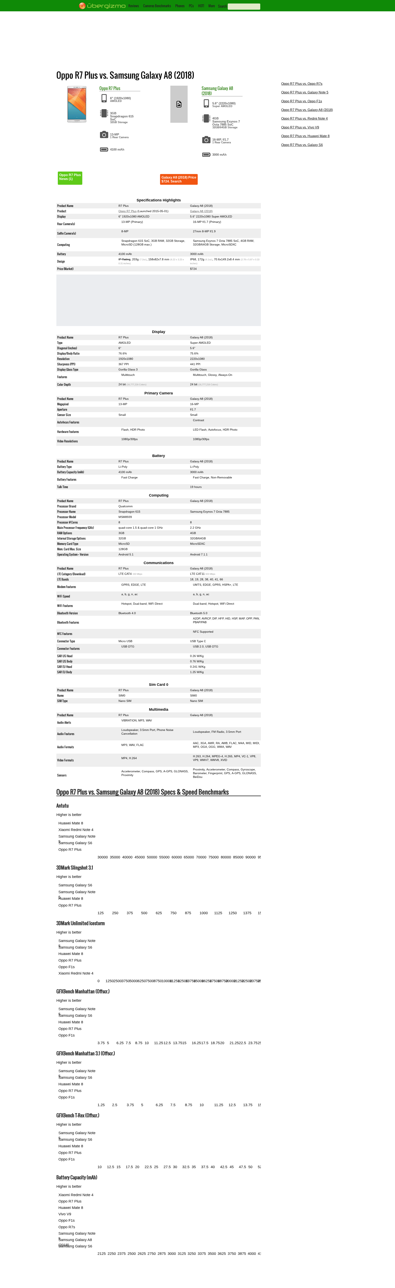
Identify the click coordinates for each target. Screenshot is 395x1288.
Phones (180, 5)
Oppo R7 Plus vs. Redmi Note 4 (304, 118)
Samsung (209, 88)
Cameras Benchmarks (157, 5)
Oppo (103, 88)
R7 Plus (114, 88)
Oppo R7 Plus (127, 211)
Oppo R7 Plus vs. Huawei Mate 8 (305, 136)
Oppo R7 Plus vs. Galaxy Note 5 (304, 92)
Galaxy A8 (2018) (217, 90)
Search (222, 6)
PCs (191, 5)
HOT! (201, 5)
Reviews (133, 5)
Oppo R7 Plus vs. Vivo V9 (300, 127)
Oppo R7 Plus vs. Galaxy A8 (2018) (307, 110)
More (211, 5)
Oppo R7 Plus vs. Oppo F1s (301, 101)
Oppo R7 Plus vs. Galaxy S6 (302, 145)
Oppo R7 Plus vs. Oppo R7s (301, 83)
